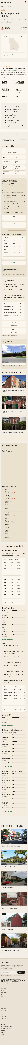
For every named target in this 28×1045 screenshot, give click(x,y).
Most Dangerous (5, 999)
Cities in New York (5, 1018)
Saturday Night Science (12, 70)
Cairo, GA (6, 489)
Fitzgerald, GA (7, 536)
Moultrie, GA (7, 524)
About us (3, 1024)
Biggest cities (4, 1010)
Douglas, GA (7, 530)
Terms (2, 1034)
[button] (14, 139)
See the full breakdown (8, 639)
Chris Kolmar (8, 28)
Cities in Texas (4, 1014)
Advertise (3, 1030)
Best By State (4, 1005)
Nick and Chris (13, 984)
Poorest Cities (4, 1001)
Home (2, 6)
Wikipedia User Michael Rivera (10, 365)
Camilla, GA (7, 518)
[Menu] (25, 2)
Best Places (3, 990)
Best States (3, 1003)
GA (5, 6)
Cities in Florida (4, 1016)
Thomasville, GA (7, 501)
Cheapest (3, 994)
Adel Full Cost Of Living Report (14, 262)
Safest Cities (4, 992)
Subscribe (21, 972)
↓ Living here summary (8, 54)
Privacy (2, 1032)
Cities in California (5, 1012)
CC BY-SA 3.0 (18, 365)
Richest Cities (4, 996)
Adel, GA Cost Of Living (9, 181)
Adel (14, 237)
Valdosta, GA (7, 495)
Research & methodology (6, 1026)
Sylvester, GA (7, 512)
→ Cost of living (6, 55)
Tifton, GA (6, 507)
